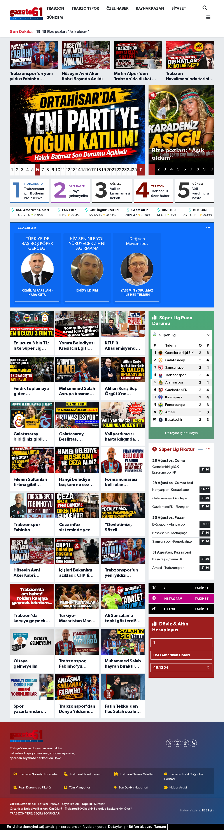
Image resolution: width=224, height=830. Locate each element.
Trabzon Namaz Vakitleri (137, 774)
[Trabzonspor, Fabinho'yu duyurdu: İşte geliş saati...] (77, 642)
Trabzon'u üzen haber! (160, 193)
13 (73, 170)
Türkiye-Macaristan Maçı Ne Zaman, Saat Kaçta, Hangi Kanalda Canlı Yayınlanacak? (75, 618)
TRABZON (55, 8)
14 (78, 170)
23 (124, 170)
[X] (169, 743)
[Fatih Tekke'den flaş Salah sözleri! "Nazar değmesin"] (123, 687)
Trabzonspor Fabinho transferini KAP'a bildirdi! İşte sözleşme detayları (31, 528)
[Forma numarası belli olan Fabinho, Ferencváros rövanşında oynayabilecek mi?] (123, 460)
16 (88, 170)
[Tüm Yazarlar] (208, 228)
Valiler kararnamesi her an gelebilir (120, 194)
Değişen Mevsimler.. (137, 241)
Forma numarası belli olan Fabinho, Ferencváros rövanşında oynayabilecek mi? (121, 482)
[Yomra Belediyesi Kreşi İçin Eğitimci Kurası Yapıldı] (77, 324)
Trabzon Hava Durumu (85, 774)
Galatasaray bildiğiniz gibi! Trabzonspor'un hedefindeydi (30, 437)
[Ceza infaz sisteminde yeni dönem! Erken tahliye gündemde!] (77, 505)
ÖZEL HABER (117, 8)
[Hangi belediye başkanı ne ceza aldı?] (77, 460)
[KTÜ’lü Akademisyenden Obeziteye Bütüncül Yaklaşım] (123, 324)
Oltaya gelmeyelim (78, 193)
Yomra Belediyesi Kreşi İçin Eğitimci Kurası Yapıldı (76, 346)
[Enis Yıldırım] (87, 269)
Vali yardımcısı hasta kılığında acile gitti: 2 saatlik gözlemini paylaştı (202, 194)
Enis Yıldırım (87, 290)
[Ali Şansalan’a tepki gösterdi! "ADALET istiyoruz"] (123, 596)
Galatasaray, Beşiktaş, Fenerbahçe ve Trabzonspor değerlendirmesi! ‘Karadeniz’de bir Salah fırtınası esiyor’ (77, 437)
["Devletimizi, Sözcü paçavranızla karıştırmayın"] (123, 505)
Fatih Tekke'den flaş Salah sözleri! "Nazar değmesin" (122, 709)
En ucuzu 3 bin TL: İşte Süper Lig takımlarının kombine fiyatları (31, 346)
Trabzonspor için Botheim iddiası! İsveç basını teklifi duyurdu (34, 194)
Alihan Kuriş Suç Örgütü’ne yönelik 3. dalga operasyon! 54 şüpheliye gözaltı (122, 391)
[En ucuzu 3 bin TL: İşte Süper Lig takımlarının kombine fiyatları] (32, 324)
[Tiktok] (185, 743)
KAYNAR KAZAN (150, 8)
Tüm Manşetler (79, 787)
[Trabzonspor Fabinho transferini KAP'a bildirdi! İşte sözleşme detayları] (32, 505)
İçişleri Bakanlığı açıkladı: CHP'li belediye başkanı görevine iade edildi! (76, 573)
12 (68, 170)
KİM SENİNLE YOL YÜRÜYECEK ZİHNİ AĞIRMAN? (87, 244)
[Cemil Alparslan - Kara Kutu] (37, 269)
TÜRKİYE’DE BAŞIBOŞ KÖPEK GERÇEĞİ (37, 244)
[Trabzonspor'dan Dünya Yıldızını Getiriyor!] (77, 687)
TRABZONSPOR (85, 8)
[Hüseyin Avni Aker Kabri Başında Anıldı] (32, 551)
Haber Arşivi (178, 787)
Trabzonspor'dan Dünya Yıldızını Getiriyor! (77, 709)
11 (63, 170)
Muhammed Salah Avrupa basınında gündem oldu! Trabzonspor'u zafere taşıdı (77, 391)
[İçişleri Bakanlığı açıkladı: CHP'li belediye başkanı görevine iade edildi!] (77, 551)
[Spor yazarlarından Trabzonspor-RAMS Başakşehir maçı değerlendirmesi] (32, 687)
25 (134, 170)
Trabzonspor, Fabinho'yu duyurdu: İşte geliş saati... (73, 664)
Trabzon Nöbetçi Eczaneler (38, 774)
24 (129, 170)
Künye (55, 804)
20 (109, 170)
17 (93, 170)
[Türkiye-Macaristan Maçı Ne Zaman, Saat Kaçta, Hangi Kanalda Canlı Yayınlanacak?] (77, 596)
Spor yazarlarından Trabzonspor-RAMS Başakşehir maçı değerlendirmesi (31, 709)
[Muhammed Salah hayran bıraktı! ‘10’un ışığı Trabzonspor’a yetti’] (123, 642)
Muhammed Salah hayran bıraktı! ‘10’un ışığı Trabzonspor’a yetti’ (123, 664)
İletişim (43, 804)
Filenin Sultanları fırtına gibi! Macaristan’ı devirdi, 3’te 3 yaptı (30, 482)
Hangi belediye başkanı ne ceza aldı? (75, 482)
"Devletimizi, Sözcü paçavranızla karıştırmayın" (119, 528)
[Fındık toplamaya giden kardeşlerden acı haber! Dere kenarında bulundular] (32, 369)
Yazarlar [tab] (26, 228)
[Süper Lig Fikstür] (208, 449)
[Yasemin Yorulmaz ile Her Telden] (137, 269)
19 (104, 170)
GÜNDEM (54, 17)
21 (114, 170)
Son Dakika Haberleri (133, 787)
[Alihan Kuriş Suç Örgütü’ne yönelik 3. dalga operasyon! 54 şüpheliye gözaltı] (123, 369)
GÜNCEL (115, 183)
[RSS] (193, 743)
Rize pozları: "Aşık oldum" (62, 32)
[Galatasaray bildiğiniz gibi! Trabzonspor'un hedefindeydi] (32, 415)
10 (58, 170)
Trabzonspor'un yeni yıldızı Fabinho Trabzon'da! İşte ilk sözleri (122, 573)
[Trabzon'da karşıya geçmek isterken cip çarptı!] (32, 596)
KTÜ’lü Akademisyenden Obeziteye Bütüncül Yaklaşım (123, 346)
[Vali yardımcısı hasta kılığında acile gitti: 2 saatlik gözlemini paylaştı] (123, 415)
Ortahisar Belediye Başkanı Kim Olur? (36, 808)
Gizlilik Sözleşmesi (23, 804)
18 (98, 170)
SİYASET (179, 8)
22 (119, 170)
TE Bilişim (207, 810)
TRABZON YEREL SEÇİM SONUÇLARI (35, 813)
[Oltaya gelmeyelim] (32, 642)
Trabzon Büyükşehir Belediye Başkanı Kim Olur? (98, 808)
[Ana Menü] (206, 18)
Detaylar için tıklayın (181, 433)
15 (83, 170)
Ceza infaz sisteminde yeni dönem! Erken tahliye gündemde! (75, 528)
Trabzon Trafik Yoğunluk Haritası (183, 777)
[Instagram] (177, 743)
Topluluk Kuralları (93, 804)
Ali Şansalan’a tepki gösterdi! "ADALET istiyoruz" (120, 618)
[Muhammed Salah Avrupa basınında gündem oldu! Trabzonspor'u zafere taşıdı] (77, 369)
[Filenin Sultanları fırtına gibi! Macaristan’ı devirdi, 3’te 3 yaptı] (32, 460)
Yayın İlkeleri (70, 804)
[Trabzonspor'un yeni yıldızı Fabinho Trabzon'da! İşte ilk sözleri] (123, 551)
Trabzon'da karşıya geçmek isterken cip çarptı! (30, 618)
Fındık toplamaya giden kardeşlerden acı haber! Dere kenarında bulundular (31, 391)
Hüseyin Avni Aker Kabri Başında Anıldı (28, 573)
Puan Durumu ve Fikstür (35, 787)
